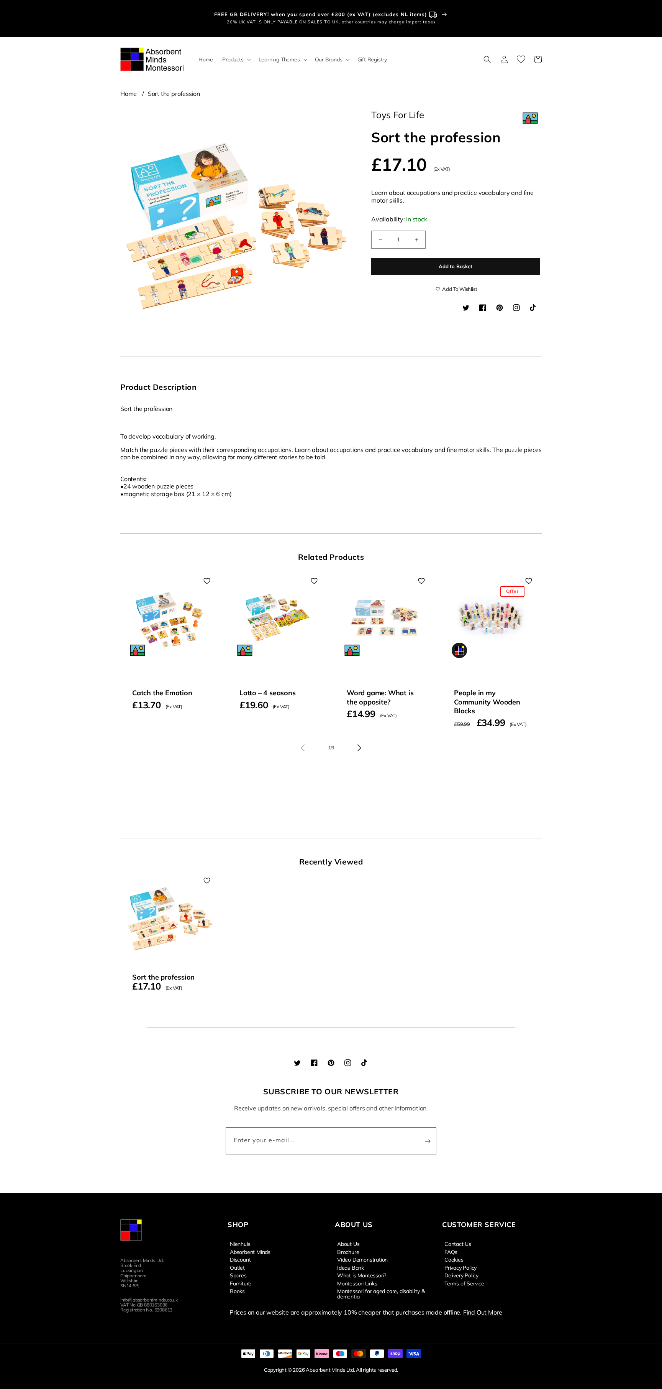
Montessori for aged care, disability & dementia (380, 1293)
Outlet (237, 1267)
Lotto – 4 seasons (267, 692)
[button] (236, 59)
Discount (240, 1259)
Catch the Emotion (162, 692)
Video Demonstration (362, 1259)
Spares (238, 1275)
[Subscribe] (427, 1141)
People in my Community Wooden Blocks (487, 701)
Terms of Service (464, 1283)
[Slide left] (302, 747)
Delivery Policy (461, 1275)
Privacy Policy (460, 1267)
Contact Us (457, 1244)
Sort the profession (174, 93)
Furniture (240, 1283)
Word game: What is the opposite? (380, 697)
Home (128, 93)
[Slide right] (359, 747)
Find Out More (482, 1312)
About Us (348, 1244)
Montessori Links (357, 1283)
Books (237, 1291)
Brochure (348, 1252)
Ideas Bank (350, 1267)
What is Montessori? (361, 1275)
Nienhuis (240, 1244)
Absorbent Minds (250, 1252)
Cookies (454, 1259)
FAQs (450, 1252)
